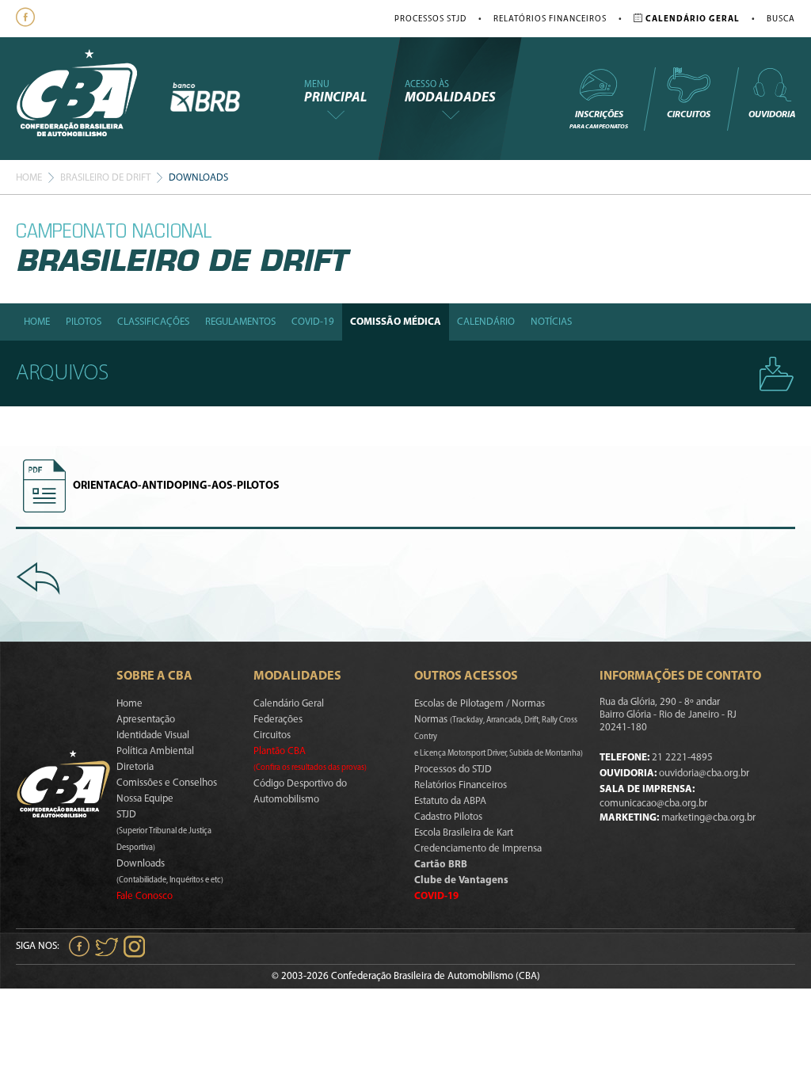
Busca (781, 19)
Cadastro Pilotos (448, 817)
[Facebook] (27, 18)
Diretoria (135, 767)
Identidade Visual (152, 735)
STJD (163, 831)
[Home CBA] (92, 98)
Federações (278, 719)
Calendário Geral (288, 704)
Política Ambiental (155, 751)
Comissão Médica (395, 322)
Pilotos (83, 322)
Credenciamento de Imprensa (478, 849)
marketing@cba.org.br (708, 818)
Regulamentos (240, 322)
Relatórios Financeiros (550, 19)
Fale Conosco (144, 896)
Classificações (153, 322)
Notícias (551, 322)
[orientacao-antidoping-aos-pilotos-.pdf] (44, 486)
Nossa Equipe (144, 799)
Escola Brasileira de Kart (463, 833)
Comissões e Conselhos (166, 783)
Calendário (486, 322)
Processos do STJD (453, 769)
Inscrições (598, 120)
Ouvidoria (771, 115)
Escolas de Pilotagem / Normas (479, 704)
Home (29, 178)
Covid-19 (312, 322)
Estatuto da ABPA (450, 801)
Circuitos (688, 115)
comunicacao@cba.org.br (653, 803)
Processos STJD (430, 19)
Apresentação (145, 719)
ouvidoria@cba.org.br (704, 773)
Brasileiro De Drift (105, 178)
